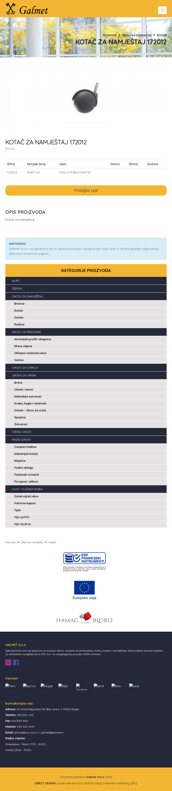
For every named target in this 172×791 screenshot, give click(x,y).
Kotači (162, 35)
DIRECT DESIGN (45, 783)
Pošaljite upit (86, 190)
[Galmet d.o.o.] (28, 8)
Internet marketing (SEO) (121, 783)
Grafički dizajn (93, 783)
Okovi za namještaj (137, 35)
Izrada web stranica (69, 783)
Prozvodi (109, 35)
